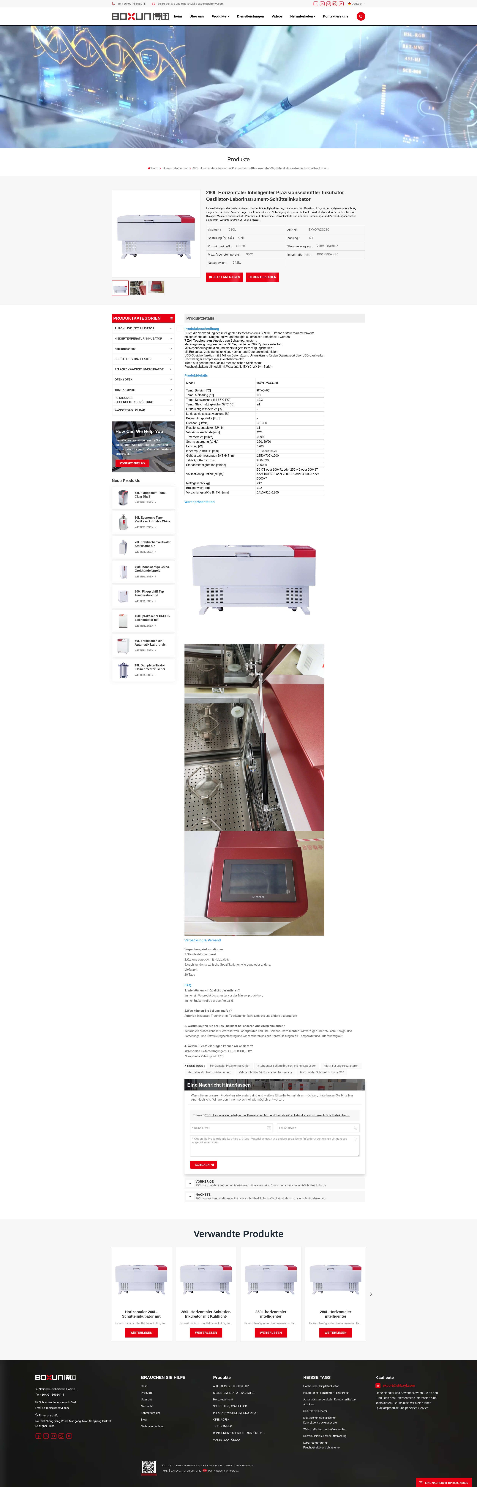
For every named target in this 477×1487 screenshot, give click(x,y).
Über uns (196, 16)
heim (178, 16)
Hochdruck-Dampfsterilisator (321, 1386)
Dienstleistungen (250, 16)
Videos (277, 16)
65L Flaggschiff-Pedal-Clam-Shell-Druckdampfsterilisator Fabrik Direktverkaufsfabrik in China (151, 495)
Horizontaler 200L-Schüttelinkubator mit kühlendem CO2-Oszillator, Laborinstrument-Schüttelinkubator (141, 1314)
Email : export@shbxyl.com (52, 1407)
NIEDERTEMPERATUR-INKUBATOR (138, 338)
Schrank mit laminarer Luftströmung (325, 1435)
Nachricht (147, 1406)
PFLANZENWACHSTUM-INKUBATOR (139, 369)
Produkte (219, 16)
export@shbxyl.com (399, 1385)
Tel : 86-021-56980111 (131, 3)
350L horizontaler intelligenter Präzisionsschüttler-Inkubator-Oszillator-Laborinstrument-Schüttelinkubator (270, 1314)
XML (165, 1470)
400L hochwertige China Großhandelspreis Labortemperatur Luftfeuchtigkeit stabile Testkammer (152, 569)
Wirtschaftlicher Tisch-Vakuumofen (324, 1429)
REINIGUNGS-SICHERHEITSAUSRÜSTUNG (134, 400)
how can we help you (139, 431)
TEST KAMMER (125, 389)
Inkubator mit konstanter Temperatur (326, 1392)
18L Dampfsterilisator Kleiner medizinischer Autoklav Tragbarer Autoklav (150, 667)
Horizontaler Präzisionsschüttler (229, 1065)
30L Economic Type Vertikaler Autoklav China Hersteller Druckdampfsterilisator (152, 519)
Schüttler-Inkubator (315, 1411)
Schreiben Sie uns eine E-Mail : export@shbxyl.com (191, 3)
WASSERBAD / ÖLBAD (130, 410)
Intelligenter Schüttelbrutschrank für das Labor (287, 1065)
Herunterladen (301, 16)
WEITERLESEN (144, 502)
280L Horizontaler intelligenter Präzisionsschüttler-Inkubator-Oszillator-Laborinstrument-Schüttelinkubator (277, 1115)
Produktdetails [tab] (200, 318)
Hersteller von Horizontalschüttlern (209, 1072)
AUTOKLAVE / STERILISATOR (134, 328)
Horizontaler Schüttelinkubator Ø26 (322, 1072)
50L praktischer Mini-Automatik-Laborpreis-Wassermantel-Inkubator (152, 643)
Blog (144, 1419)
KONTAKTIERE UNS (132, 463)
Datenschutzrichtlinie (186, 1470)
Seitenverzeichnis (152, 1426)
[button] (371, 1294)
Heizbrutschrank (125, 348)
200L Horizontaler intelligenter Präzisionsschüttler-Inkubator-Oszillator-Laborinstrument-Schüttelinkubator (400, 1314)
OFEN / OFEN (123, 379)
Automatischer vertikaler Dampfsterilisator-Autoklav (329, 1402)
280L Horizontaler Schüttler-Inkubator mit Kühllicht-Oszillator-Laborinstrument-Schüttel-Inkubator (206, 1314)
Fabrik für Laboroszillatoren (341, 1065)
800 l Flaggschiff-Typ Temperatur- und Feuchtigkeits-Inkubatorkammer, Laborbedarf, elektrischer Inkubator (152, 593)
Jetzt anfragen (226, 277)
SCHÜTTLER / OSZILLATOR (133, 359)
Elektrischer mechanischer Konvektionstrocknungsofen (320, 1420)
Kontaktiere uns (335, 16)
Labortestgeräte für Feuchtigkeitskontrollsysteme (321, 1445)
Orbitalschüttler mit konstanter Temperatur (265, 1072)
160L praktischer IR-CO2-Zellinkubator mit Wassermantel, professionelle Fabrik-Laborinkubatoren (152, 618)
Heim (144, 1386)
